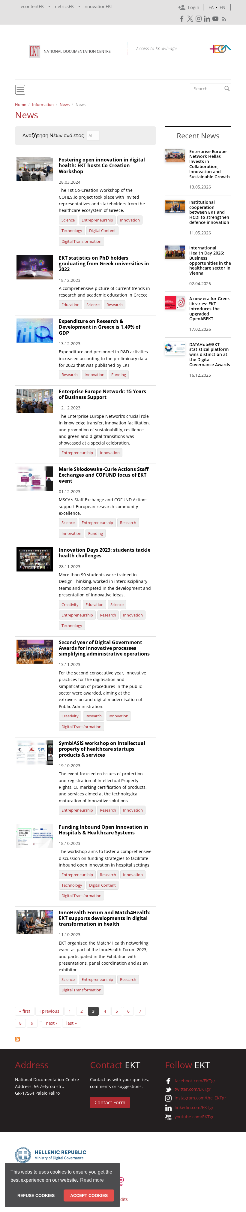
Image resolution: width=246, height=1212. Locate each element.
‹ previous (49, 1011)
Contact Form (109, 1102)
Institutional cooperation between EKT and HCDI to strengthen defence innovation (209, 212)
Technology (72, 230)
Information (43, 104)
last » (71, 1023)
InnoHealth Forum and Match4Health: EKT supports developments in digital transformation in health (105, 918)
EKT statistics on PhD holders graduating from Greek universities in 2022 (104, 264)
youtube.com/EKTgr (194, 1117)
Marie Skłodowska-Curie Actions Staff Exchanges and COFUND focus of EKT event (103, 475)
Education (71, 304)
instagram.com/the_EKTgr (200, 1098)
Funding (118, 374)
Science (68, 220)
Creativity (70, 604)
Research (114, 304)
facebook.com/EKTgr (195, 1081)
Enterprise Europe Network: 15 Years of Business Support (102, 394)
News (65, 104)
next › (51, 1023)
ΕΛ (211, 7)
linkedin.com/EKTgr (194, 1107)
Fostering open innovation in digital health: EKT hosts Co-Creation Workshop (102, 165)
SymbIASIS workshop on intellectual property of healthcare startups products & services (102, 749)
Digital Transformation (81, 241)
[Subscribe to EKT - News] (85, 1039)
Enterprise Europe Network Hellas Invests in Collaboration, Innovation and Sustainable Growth (209, 164)
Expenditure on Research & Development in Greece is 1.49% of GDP (99, 327)
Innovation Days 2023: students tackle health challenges (104, 553)
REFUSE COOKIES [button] (36, 1195)
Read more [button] (92, 1180)
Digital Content (102, 230)
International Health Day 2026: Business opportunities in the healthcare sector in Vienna (210, 260)
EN (222, 7)
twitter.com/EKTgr (193, 1089)
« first (24, 1011)
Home (20, 104)
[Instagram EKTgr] (199, 19)
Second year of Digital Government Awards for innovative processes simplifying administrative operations (104, 648)
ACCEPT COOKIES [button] (89, 1195)
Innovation (130, 220)
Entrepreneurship (97, 220)
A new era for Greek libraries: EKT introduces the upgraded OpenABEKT (209, 308)
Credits (120, 1199)
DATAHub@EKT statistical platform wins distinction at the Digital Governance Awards (209, 354)
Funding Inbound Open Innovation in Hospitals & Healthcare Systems (103, 830)
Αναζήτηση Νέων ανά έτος (53, 135)
